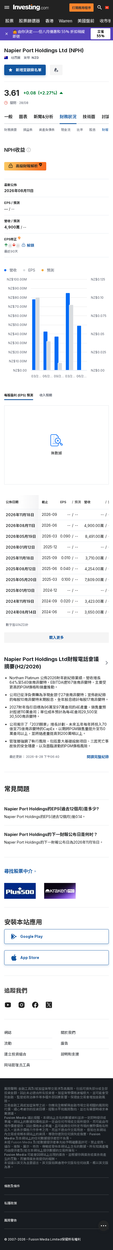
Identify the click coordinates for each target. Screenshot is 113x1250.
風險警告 (10, 1220)
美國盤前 (86, 21)
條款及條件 (12, 1186)
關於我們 (68, 1032)
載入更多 (56, 637)
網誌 (8, 1032)
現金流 (65, 130)
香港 (49, 21)
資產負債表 (47, 130)
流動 (8, 1043)
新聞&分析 (43, 116)
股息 (92, 130)
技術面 (89, 116)
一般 (8, 116)
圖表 (23, 116)
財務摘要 (10, 130)
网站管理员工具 (17, 1065)
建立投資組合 (15, 1054)
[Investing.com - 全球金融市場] (31, 7)
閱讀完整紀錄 (98, 756)
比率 (80, 130)
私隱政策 (10, 1203)
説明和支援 (70, 1054)
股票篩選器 (29, 21)
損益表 (28, 130)
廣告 (64, 1043)
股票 (9, 21)
